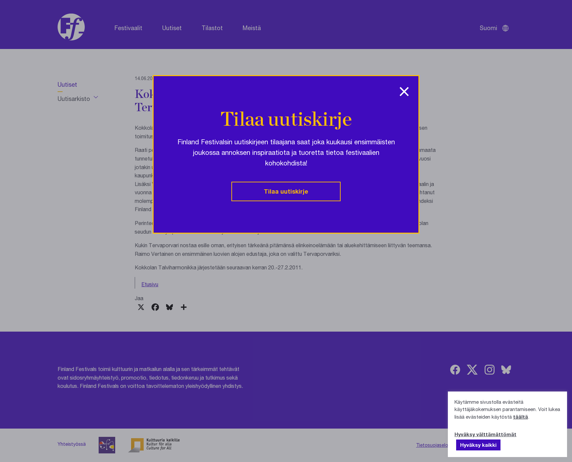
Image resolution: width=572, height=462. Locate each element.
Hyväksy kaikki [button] (478, 445)
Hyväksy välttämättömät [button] (485, 434)
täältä (520, 417)
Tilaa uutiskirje (286, 191)
